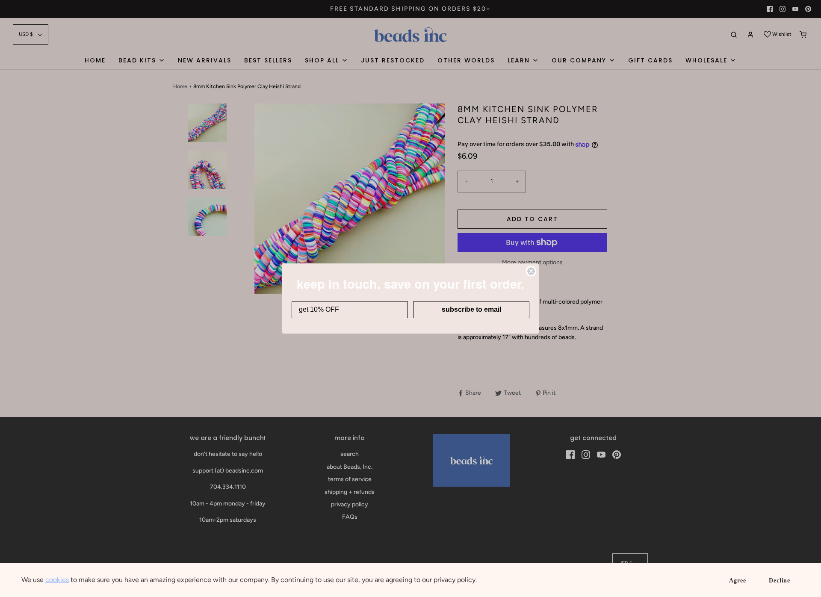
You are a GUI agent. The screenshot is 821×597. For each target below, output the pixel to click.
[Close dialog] (531, 271)
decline (779, 580)
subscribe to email (471, 309)
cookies (57, 580)
